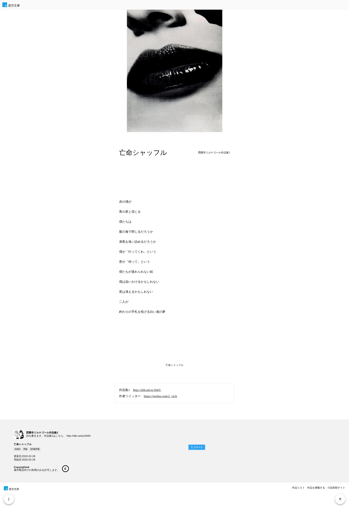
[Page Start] (340, 499)
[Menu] (9, 499)
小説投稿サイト (336, 487)
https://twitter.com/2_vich (160, 396)
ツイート (198, 447)
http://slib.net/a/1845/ (147, 390)
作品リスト (298, 487)
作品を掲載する (316, 487)
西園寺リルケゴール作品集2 (214, 152)
